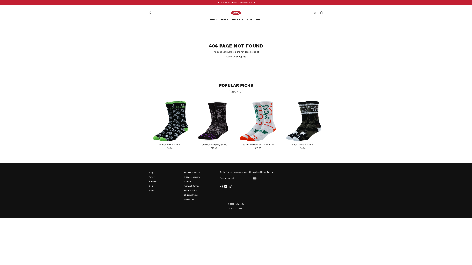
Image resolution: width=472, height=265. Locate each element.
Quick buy (169, 138)
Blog (249, 19)
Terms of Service (191, 186)
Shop (213, 19)
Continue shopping (236, 56)
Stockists (237, 19)
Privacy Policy (190, 190)
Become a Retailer (192, 172)
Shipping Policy (191, 195)
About (259, 19)
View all (236, 92)
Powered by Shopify (236, 208)
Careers (187, 181)
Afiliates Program (192, 177)
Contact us (189, 199)
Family (224, 19)
